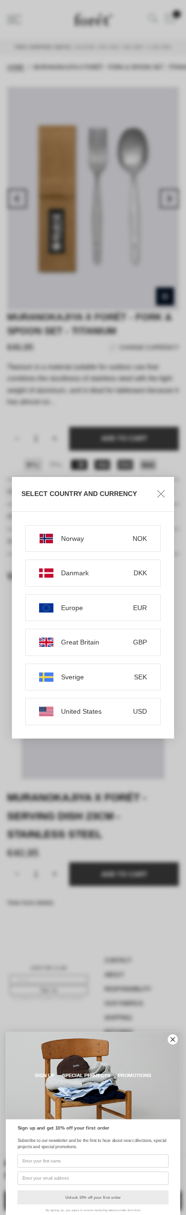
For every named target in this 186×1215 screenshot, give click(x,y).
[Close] (161, 494)
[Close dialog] (173, 1040)
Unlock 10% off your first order (93, 1197)
